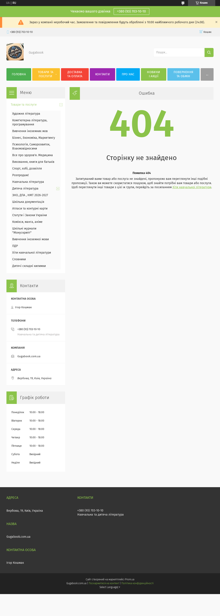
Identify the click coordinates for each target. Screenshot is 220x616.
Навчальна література (28, 181)
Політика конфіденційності (137, 583)
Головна (19, 74)
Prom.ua (129, 579)
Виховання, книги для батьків (33, 161)
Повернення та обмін (183, 74)
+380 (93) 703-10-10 (131, 11)
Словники (19, 259)
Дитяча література (25, 188)
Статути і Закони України (29, 215)
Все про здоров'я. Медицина (32, 155)
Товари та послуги (45, 74)
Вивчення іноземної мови (30, 239)
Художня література (26, 113)
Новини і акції (153, 74)
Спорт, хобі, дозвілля (27, 168)
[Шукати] (209, 52)
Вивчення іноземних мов (30, 131)
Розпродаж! (20, 175)
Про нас (128, 74)
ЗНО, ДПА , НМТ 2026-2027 (30, 195)
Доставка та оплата (74, 74)
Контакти (102, 74)
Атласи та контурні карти (29, 208)
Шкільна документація (28, 201)
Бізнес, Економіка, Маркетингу (33, 137)
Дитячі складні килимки (29, 266)
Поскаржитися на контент (104, 583)
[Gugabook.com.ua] (15, 59)
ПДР (15, 246)
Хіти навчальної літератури (192, 187)
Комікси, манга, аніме (27, 221)
